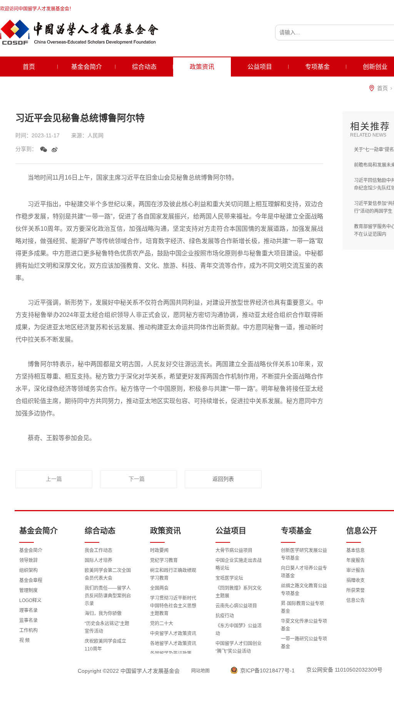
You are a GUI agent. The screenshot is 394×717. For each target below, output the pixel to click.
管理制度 (28, 590)
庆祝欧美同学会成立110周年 (105, 645)
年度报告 (355, 560)
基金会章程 (30, 580)
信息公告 (355, 600)
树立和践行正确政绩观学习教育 (173, 574)
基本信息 (355, 550)
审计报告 (355, 570)
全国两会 (159, 588)
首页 (29, 66)
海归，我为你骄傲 (103, 613)
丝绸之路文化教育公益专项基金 (304, 589)
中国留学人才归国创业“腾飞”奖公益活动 (238, 647)
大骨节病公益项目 (233, 550)
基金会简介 (86, 66)
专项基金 (317, 66)
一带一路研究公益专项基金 (304, 642)
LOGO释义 (30, 600)
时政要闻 (159, 550)
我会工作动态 (98, 550)
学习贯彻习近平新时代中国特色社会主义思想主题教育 (173, 605)
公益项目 (259, 66)
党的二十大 (161, 623)
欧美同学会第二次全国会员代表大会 (108, 574)
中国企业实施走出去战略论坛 (238, 564)
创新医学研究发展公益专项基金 (304, 554)
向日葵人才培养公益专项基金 (304, 572)
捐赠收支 (355, 580)
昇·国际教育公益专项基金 (302, 607)
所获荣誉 (355, 590)
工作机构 (28, 630)
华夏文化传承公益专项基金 (304, 625)
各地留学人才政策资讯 (173, 643)
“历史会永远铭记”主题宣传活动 (107, 627)
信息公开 (361, 531)
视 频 (24, 640)
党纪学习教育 (164, 560)
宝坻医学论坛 (229, 578)
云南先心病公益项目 (236, 606)
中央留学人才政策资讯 (173, 633)
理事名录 (28, 610)
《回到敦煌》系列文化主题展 (238, 592)
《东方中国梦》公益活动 (238, 629)
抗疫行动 (224, 616)
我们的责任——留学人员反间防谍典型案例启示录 (108, 595)
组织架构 (28, 570)
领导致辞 (28, 560)
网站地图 (200, 671)
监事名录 (28, 620)
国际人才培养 (98, 560)
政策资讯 (202, 66)
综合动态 (144, 66)
